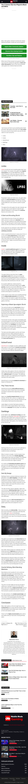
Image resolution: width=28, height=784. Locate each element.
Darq (11, 513)
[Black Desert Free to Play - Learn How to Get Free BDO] (4, 748)
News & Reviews (4, 700)
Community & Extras (4, 667)
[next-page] (4, 683)
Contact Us (23, 778)
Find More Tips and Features (14, 55)
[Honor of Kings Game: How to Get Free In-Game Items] (4, 678)
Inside (3, 249)
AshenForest (4, 345)
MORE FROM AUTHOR (17, 660)
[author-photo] (14, 637)
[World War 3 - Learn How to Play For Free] (4, 755)
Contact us (22, 731)
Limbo (3, 169)
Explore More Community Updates (14, 46)
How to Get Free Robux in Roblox (10, 698)
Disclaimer (11, 731)
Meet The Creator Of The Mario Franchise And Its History (21, 625)
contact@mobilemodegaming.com (16, 725)
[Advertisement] (14, 25)
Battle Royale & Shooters (6, 708)
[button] (2, 1)
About (2, 733)
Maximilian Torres (14, 639)
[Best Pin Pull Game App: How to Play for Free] (4, 672)
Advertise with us (4, 731)
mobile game (16, 416)
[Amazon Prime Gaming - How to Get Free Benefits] (4, 742)
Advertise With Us (4, 778)
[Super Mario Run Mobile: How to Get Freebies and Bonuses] (4, 665)
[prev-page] (2, 683)
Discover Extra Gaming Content (14, 51)
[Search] (26, 1)
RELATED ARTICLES (6, 660)
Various (3, 694)
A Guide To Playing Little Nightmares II (6, 624)
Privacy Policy (16, 731)
